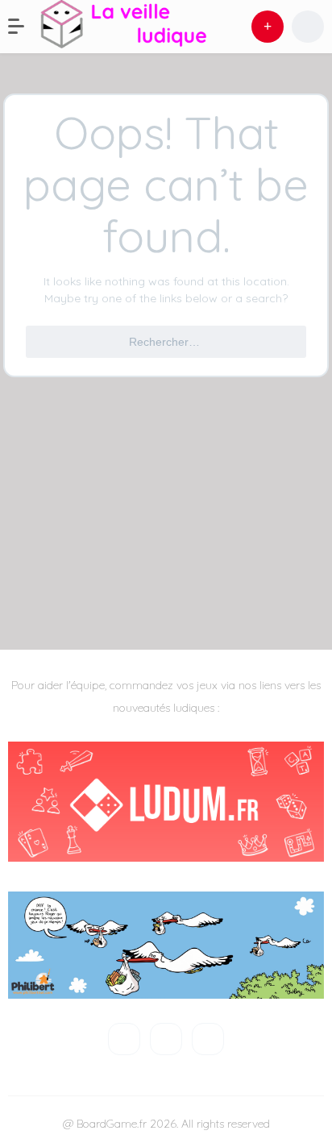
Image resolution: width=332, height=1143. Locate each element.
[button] (24, 26)
